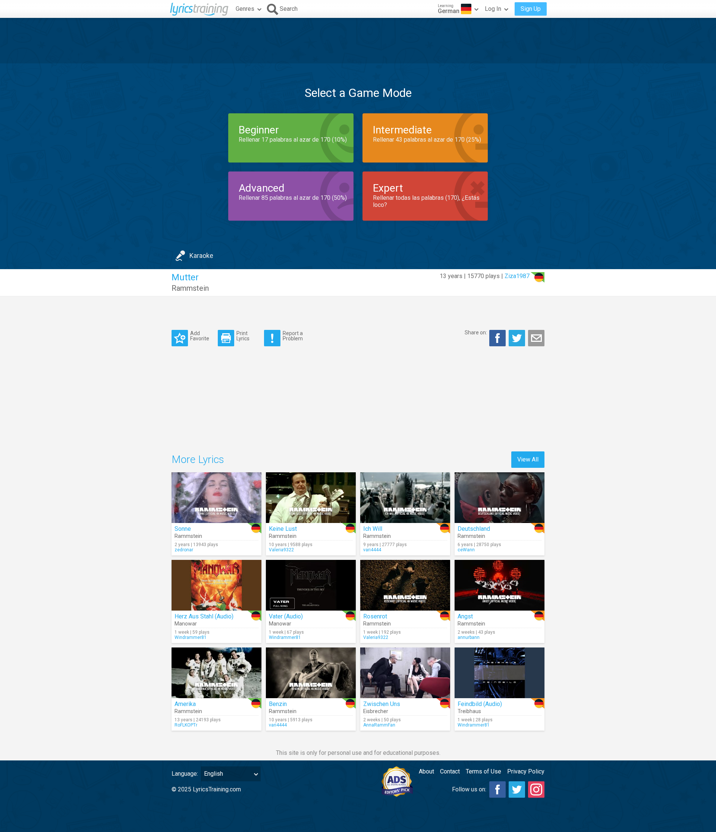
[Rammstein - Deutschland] (499, 497)
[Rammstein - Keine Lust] (311, 497)
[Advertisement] (358, 40)
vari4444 (372, 549)
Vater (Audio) (286, 616)
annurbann (469, 637)
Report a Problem (293, 335)
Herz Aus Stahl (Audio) (204, 616)
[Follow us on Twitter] (517, 789)
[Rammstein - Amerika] (216, 672)
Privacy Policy (525, 771)
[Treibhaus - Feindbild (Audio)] (499, 672)
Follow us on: (469, 789)
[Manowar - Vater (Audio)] (311, 585)
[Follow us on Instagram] (536, 789)
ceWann (466, 549)
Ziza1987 (517, 276)
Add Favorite (199, 335)
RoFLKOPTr (186, 725)
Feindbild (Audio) (480, 703)
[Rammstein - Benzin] (311, 672)
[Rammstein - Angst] (499, 585)
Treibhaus (469, 711)
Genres (245, 8)
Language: (185, 773)
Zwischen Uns (381, 703)
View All (527, 459)
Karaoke (201, 255)
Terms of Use (483, 771)
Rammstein (190, 288)
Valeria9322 (281, 549)
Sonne (183, 528)
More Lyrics (198, 459)
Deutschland (474, 528)
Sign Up (531, 8)
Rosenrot (375, 616)
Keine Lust (283, 528)
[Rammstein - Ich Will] (405, 497)
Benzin (278, 703)
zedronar (184, 549)
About (426, 771)
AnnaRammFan (379, 725)
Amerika (185, 703)
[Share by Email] (536, 338)
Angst (465, 616)
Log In (493, 8)
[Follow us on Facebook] (497, 789)
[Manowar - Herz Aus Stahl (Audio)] (216, 585)
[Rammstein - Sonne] (216, 497)
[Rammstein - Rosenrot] (405, 585)
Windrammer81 (191, 637)
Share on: (476, 332)
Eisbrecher (375, 711)
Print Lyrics (242, 335)
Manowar (186, 624)
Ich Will (372, 528)
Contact (450, 771)
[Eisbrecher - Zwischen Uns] (405, 672)
